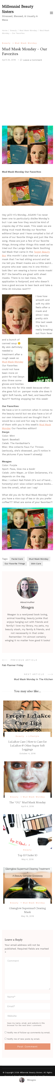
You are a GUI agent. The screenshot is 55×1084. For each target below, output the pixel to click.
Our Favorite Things (15, 563)
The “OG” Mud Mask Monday (27, 802)
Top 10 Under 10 (27, 855)
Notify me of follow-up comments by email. (28, 1032)
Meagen (31, 1080)
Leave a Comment (32, 60)
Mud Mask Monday (26, 43)
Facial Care (17, 559)
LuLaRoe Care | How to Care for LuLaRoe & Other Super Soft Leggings (27, 745)
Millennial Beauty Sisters (17, 9)
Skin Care (36, 563)
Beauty (6, 43)
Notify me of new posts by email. (23, 1039)
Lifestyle (33, 736)
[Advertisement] (27, 93)
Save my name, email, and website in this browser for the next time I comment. (26, 1024)
